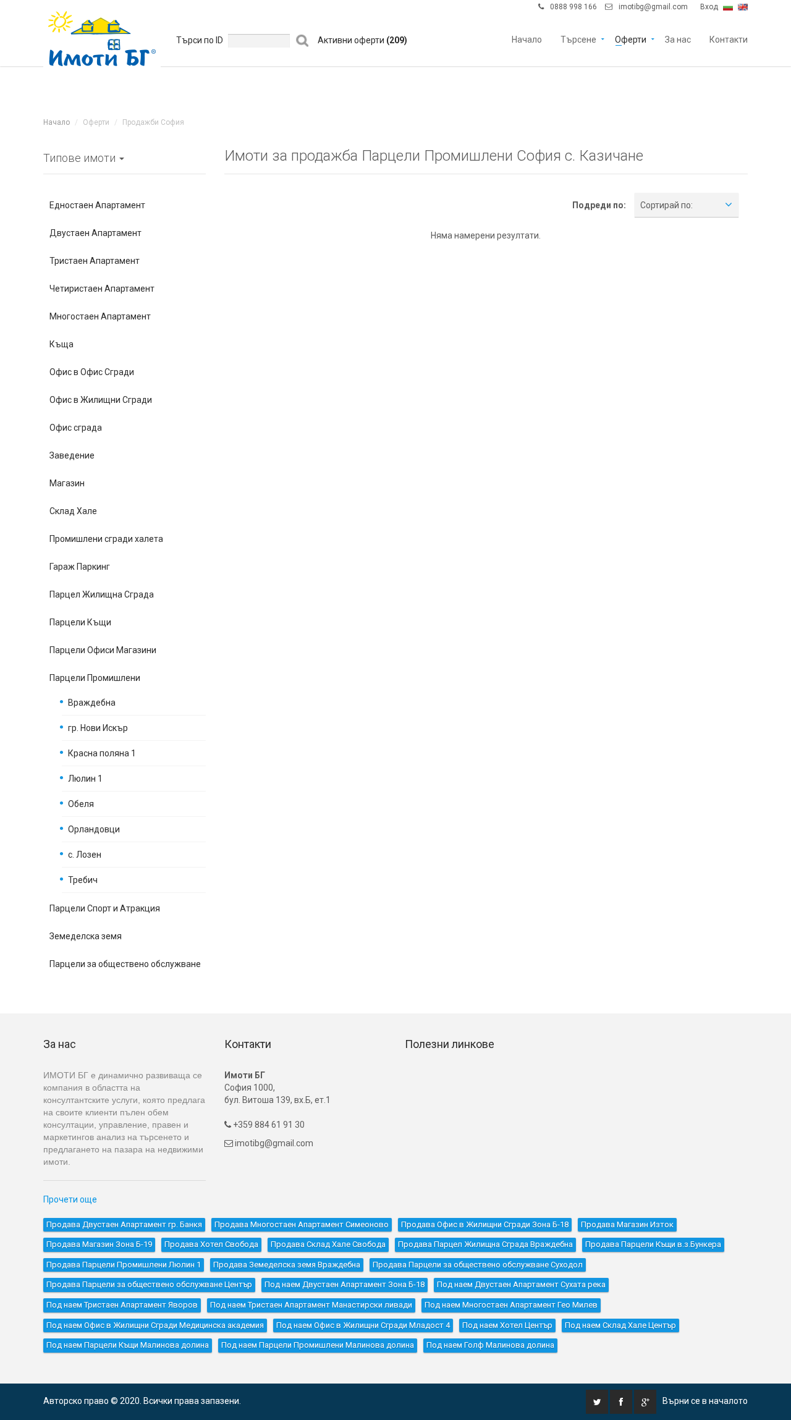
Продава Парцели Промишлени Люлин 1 (123, 1264)
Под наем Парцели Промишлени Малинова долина (317, 1345)
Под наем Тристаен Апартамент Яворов (122, 1304)
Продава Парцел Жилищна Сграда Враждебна (485, 1244)
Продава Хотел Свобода (211, 1244)
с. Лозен (84, 855)
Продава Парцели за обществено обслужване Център (149, 1284)
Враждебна (92, 703)
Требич (83, 880)
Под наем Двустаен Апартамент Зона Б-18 (344, 1284)
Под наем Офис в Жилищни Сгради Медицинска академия (155, 1325)
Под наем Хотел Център (507, 1325)
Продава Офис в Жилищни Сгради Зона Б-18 (485, 1224)
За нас (678, 39)
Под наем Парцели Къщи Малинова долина (127, 1345)
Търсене (578, 39)
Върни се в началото (705, 1401)
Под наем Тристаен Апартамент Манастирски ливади (311, 1304)
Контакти (728, 39)
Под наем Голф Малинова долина (490, 1345)
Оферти (630, 39)
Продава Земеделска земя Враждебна (286, 1264)
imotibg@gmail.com (653, 6)
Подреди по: (599, 205)
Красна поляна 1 (102, 753)
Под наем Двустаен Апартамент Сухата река (521, 1284)
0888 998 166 (573, 6)
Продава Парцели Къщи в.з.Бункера (653, 1244)
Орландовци (94, 829)
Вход (709, 6)
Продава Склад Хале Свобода (328, 1244)
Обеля (81, 804)
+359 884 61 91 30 (268, 1125)
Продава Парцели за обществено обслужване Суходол (478, 1264)
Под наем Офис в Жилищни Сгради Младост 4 (363, 1325)
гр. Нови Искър (98, 728)
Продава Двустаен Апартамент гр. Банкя (124, 1224)
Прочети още (70, 1199)
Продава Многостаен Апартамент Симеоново (301, 1224)
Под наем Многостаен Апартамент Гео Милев (511, 1304)
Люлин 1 (85, 779)
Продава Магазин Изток (627, 1224)
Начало (527, 39)
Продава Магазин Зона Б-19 (99, 1244)
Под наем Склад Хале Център (620, 1325)
